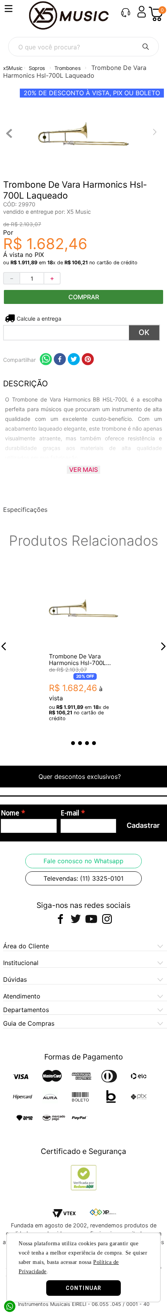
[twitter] (74, 360)
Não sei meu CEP (38, 318)
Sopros (37, 68)
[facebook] (60, 360)
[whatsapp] (46, 360)
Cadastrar (143, 825)
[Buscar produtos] (146, 46)
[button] (4, 646)
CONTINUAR (83, 1288)
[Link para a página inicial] (13, 68)
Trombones (67, 68)
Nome (10, 813)
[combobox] (83, 46)
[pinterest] (88, 360)
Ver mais (83, 469)
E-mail (70, 813)
